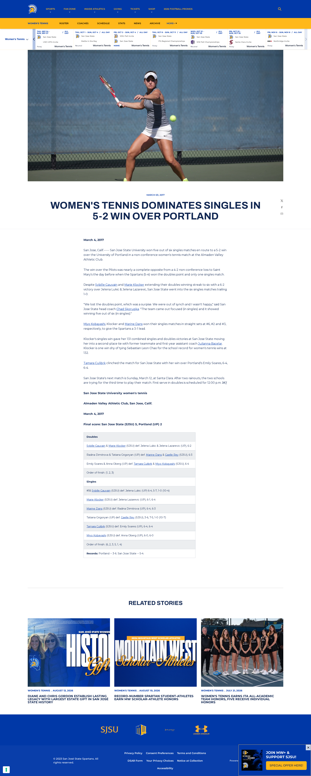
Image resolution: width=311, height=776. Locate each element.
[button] (34, 39)
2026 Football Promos (178, 8)
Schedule (103, 23)
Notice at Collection (190, 760)
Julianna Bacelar (210, 343)
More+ (171, 23)
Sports (50, 9)
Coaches (83, 23)
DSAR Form (135, 760)
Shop (151, 9)
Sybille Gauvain (106, 284)
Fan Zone (70, 9)
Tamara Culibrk (95, 363)
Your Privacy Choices (159, 760)
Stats (122, 23)
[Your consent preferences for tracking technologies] (6, 769)
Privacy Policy (133, 753)
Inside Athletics (94, 9)
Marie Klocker (134, 284)
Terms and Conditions (191, 753)
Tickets (135, 9)
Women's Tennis (39, 690)
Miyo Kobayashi (94, 324)
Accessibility (165, 768)
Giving (118, 9)
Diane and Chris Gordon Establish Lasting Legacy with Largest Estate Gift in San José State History (68, 699)
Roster (64, 23)
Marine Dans (134, 324)
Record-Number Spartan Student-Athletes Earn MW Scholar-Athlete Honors (153, 697)
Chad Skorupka (127, 309)
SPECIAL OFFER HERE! (288, 766)
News (137, 23)
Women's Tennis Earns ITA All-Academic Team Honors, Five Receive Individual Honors (237, 699)
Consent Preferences (159, 753)
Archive (155, 23)
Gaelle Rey (172, 454)
